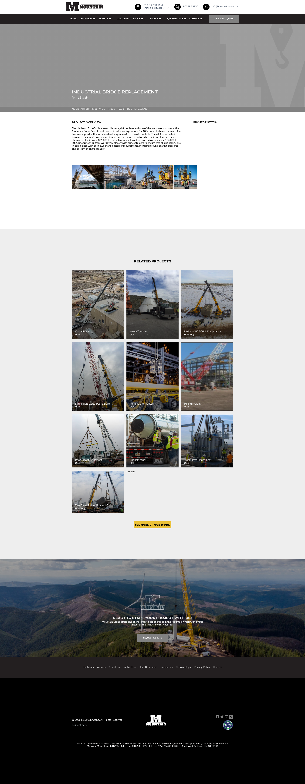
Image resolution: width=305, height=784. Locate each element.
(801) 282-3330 (117, 746)
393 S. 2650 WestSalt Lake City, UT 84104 (156, 6)
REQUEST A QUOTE (224, 19)
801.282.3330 (190, 7)
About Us (114, 667)
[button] (106, 19)
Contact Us (129, 667)
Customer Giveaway (94, 667)
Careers (217, 667)
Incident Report (80, 725)
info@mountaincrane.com (225, 7)
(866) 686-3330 (165, 746)
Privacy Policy (202, 667)
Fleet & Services (148, 667)
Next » (132, 472)
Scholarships (183, 667)
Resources (167, 667)
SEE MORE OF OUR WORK (152, 525)
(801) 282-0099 (139, 746)
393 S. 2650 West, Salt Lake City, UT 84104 (196, 746)
